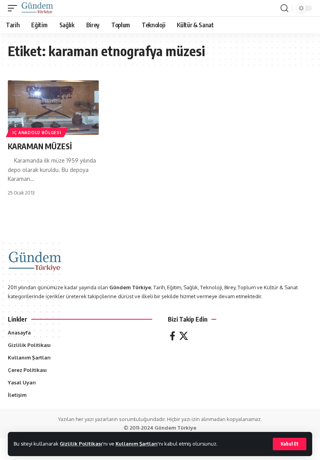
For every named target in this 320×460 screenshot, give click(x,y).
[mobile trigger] (14, 8)
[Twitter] (183, 335)
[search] (284, 8)
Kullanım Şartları (137, 444)
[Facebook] (172, 335)
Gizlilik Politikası (81, 444)
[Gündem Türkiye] (37, 8)
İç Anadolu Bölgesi (36, 132)
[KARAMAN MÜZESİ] (53, 107)
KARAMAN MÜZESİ (40, 146)
